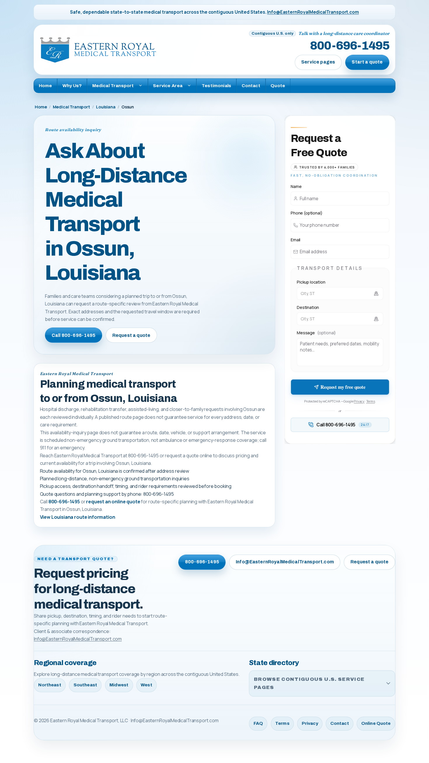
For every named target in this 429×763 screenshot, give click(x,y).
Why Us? (72, 85)
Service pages (318, 61)
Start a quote (367, 61)
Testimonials (216, 85)
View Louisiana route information (77, 517)
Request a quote (131, 335)
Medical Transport (71, 107)
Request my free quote (342, 387)
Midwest (118, 685)
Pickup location (311, 282)
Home (45, 85)
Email (295, 239)
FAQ (258, 723)
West (146, 685)
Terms (370, 401)
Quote (278, 85)
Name (296, 186)
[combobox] (340, 293)
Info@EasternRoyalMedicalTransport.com (313, 12)
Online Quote (376, 723)
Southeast (85, 685)
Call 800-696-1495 (74, 335)
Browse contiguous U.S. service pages (309, 683)
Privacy (359, 401)
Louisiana (106, 107)
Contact (251, 85)
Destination (308, 307)
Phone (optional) (306, 213)
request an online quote (113, 501)
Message (316, 332)
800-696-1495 (349, 46)
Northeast (49, 685)
